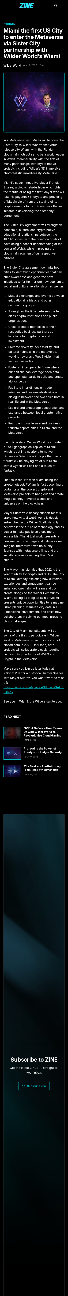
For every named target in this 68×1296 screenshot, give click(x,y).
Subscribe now (36, 1086)
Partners (9, 24)
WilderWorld (12, 65)
